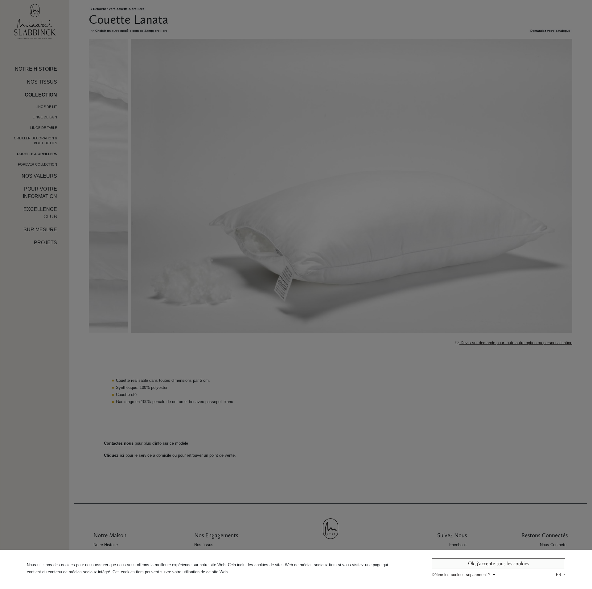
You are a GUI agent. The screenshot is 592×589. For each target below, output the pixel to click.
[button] (464, 574)
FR (559, 574)
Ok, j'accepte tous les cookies (498, 563)
